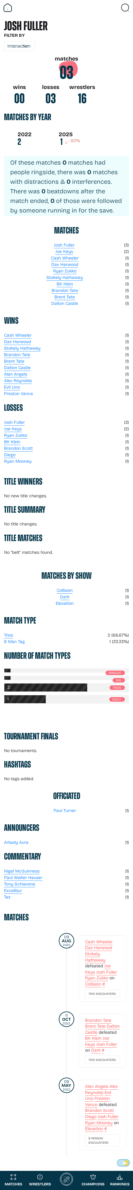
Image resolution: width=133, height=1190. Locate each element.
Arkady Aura (16, 842)
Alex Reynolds (18, 380)
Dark (64, 596)
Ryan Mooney (18, 461)
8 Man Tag (14, 641)
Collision (65, 590)
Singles (115, 673)
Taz (7, 897)
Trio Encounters (102, 993)
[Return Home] (7, 7)
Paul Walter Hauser (23, 877)
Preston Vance (18, 393)
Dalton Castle (64, 303)
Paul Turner (65, 810)
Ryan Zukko (64, 270)
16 (82, 98)
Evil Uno (12, 387)
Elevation (65, 603)
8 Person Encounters (98, 1140)
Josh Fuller (64, 245)
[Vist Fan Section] (114, 7)
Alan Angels (15, 374)
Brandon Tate (65, 290)
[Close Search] (125, 7)
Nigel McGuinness (22, 871)
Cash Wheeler (65, 257)
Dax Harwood (64, 264)
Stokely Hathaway (64, 277)
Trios (8, 635)
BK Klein (65, 283)
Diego (9, 454)
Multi (116, 699)
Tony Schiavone (19, 884)
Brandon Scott (18, 448)
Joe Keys (64, 251)
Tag (118, 680)
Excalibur (13, 890)
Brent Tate (64, 296)
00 (19, 98)
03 (66, 72)
